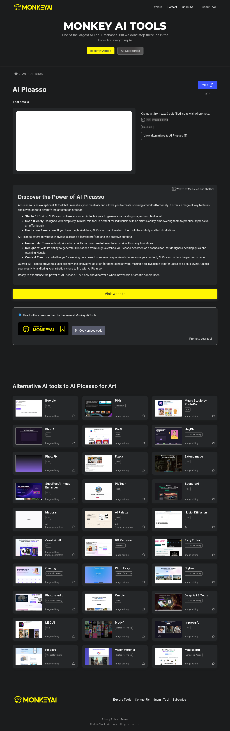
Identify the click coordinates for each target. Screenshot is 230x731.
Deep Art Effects (196, 595)
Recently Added (100, 51)
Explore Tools (122, 699)
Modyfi (119, 622)
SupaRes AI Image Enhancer (57, 485)
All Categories (130, 51)
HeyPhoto (191, 429)
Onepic (120, 595)
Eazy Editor (192, 540)
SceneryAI (192, 483)
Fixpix (119, 456)
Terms (124, 719)
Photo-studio (54, 595)
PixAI (118, 429)
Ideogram (52, 512)
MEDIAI (50, 622)
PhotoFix (51, 456)
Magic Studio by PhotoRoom (196, 402)
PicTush (120, 483)
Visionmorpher (125, 649)
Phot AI (50, 429)
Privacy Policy (110, 719)
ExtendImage (194, 456)
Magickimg (192, 649)
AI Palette (121, 512)
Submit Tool (161, 699)
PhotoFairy (122, 568)
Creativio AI (53, 540)
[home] (34, 7)
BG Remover (123, 540)
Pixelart (50, 649)
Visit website (115, 294)
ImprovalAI (192, 622)
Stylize (189, 568)
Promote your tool (200, 338)
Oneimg (50, 568)
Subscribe (179, 699)
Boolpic (50, 400)
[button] (157, 7)
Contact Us (142, 699)
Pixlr (118, 400)
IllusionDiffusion (196, 512)
